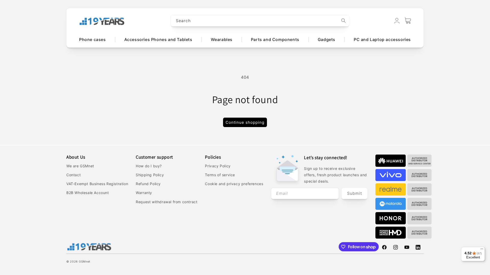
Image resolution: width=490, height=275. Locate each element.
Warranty (144, 192)
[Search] (343, 20)
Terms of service (220, 175)
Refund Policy (148, 184)
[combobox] (260, 20)
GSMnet (84, 261)
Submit (354, 193)
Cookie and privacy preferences (234, 184)
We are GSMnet (80, 166)
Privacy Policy (217, 166)
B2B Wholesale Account (87, 192)
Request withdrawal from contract (166, 202)
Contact (73, 175)
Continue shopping (245, 122)
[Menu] (482, 250)
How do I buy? (149, 166)
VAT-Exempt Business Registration (97, 184)
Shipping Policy (150, 175)
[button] (408, 21)
